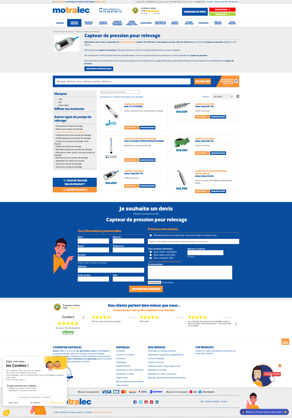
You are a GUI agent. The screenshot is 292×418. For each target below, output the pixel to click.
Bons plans (221, 14)
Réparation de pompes (157, 369)
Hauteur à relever (196, 248)
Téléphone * (119, 245)
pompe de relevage (128, 42)
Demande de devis (147, 127)
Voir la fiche (130, 127)
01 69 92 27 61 (199, 1)
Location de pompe (156, 362)
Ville (115, 275)
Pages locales (122, 377)
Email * (81, 245)
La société (120, 350)
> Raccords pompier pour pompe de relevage (73, 149)
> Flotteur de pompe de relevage (67, 146)
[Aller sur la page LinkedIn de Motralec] (157, 402)
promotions (221, 9)
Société (210, 1)
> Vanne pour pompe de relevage (68, 166)
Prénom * (117, 236)
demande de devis (195, 11)
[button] (60, 23)
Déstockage (121, 362)
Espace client (220, 1)
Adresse (82, 266)
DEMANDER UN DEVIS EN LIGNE (98, 68)
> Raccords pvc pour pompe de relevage (71, 157)
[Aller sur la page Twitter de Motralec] (140, 402)
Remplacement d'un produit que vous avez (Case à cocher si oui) (185, 235)
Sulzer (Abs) (63, 105)
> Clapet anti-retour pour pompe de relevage (72, 135)
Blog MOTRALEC (123, 366)
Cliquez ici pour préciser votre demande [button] (164, 261)
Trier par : (206, 96)
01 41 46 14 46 (175, 1)
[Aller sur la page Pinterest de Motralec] (151, 402)
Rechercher (202, 81)
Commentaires (155, 264)
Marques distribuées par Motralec (130, 381)
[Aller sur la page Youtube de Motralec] (146, 402)
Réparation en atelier (125, 373)
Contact (224, 401)
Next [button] (236, 324)
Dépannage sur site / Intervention (130, 369)
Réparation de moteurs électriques (162, 373)
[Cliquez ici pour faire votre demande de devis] (266, 375)
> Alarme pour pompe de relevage (68, 129)
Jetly (60, 99)
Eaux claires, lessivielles (165, 251)
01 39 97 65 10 (151, 1)
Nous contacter (122, 385)
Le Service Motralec (156, 358)
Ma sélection (233, 1)
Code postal (84, 275)
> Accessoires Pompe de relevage (68, 126)
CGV (202, 401)
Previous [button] (83, 317)
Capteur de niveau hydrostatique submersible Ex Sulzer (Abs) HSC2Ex (215, 352)
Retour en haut (285, 343)
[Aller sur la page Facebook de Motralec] (135, 402)
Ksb (60, 102)
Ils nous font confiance (125, 354)
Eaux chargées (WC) (163, 257)
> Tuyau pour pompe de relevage (68, 163)
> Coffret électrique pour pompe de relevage (72, 138)
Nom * (81, 236)
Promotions (121, 358)
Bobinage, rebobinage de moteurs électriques (167, 377)
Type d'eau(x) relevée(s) (160, 248)
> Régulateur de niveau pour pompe (69, 160)
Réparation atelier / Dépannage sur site (164, 366)
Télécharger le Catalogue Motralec (162, 350)
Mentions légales (212, 401)
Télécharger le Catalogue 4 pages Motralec (166, 354)
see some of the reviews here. (68, 328)
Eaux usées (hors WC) (164, 254)
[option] (113, 326)
